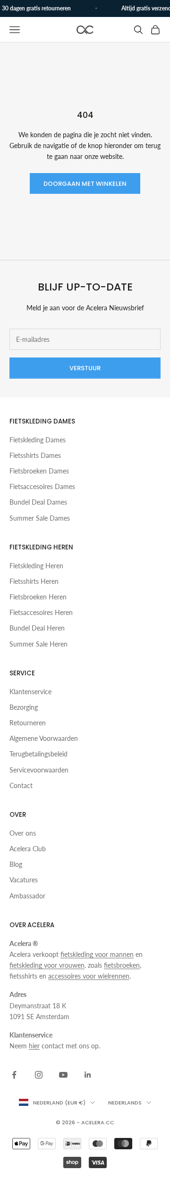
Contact (21, 785)
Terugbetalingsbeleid (38, 754)
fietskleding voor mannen (97, 954)
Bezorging (23, 707)
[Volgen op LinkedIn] (88, 1074)
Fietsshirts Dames (35, 455)
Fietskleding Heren (36, 566)
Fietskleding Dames (37, 440)
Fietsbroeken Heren (38, 597)
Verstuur (85, 368)
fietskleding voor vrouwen (47, 965)
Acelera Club (27, 849)
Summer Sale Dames (39, 518)
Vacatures (23, 880)
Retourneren (27, 723)
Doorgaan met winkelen (85, 183)
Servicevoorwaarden (38, 770)
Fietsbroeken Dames (39, 471)
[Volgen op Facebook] (14, 1074)
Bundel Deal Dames (38, 502)
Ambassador (27, 896)
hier (34, 1046)
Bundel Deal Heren (37, 628)
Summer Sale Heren (38, 644)
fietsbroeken (122, 965)
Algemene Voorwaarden (43, 738)
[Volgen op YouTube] (63, 1074)
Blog (15, 864)
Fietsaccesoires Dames (42, 486)
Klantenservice (30, 692)
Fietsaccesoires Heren (41, 612)
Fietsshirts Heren (34, 581)
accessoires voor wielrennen (88, 976)
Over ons (22, 833)
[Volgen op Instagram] (38, 1074)
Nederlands (125, 1102)
